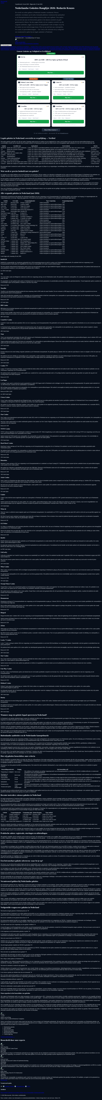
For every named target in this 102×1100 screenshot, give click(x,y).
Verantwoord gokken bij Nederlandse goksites (62, 49)
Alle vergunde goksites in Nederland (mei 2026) (72, 46)
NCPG (27, 1086)
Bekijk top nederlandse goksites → (24, 36)
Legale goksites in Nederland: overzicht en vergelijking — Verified (18, 46)
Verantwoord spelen (39, 1092)
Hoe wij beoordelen (29, 1092)
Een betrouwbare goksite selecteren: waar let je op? (36, 49)
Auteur (2, 2)
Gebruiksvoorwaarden (13, 1092)
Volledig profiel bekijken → (8, 1037)
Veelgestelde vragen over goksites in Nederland (87, 49)
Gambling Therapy (8, 1086)
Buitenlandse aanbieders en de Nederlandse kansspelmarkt (31, 48)
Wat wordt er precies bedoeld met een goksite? (47, 46)
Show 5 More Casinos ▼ (51, 129)
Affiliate (21, 1092)
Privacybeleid (4, 1092)
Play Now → (51, 72)
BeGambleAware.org (64, 133)
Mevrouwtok (4, 1)
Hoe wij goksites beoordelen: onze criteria (57, 48)
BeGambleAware (19, 1086)
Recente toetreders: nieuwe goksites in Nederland (81, 48)
